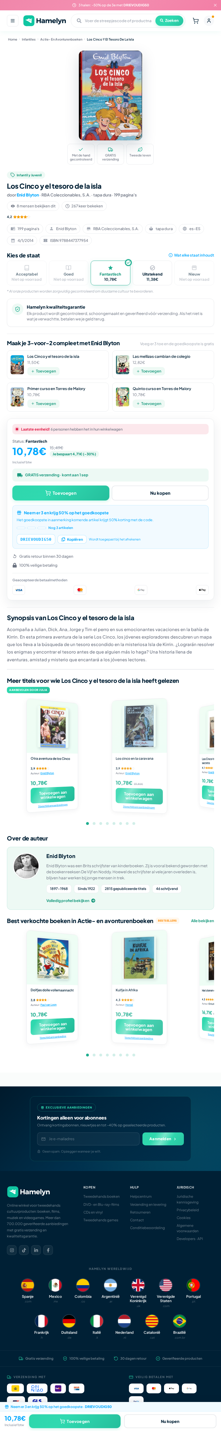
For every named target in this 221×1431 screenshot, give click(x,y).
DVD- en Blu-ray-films (101, 1204)
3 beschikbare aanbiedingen (53, 805)
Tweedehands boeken (101, 1196)
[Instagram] (12, 1250)
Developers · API (190, 1239)
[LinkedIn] (36, 1250)
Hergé (129, 1004)
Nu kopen (160, 493)
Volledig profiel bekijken (67, 900)
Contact (137, 1220)
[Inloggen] (209, 21)
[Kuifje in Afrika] (139, 957)
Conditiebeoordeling (147, 1228)
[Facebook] (48, 1250)
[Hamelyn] (44, 21)
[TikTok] (24, 1250)
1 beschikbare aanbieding (53, 1037)
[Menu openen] (12, 20)
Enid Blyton (28, 194)
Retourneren (140, 1212)
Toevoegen (46, 371)
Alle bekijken (202, 920)
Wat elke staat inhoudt (194, 255)
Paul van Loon (48, 1004)
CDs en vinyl (93, 1212)
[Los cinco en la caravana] (139, 725)
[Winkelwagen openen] (195, 20)
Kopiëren (75, 539)
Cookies (183, 1218)
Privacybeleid (188, 1210)
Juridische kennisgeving (188, 1199)
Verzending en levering (148, 1204)
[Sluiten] (215, 5)
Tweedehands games (100, 1220)
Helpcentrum (141, 1196)
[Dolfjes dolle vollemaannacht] (52, 957)
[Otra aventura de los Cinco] (52, 726)
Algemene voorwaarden (188, 1228)
